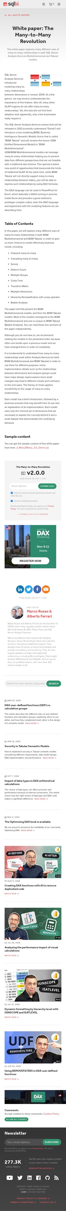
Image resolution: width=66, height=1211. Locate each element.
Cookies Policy (51, 1113)
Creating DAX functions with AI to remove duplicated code (30, 887)
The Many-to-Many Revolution (33, 466)
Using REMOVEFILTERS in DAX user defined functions (31, 1072)
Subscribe (52, 1142)
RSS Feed (57, 1177)
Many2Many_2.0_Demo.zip (34, 447)
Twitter (29, 589)
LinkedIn (20, 589)
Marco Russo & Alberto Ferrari (39, 614)
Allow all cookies (16, 1119)
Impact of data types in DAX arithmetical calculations (30, 782)
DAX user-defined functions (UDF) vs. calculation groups (28, 706)
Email (46, 589)
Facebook (37, 589)
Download (47, 486)
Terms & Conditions (21, 1202)
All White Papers (19, 15)
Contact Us (46, 1202)
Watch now (10, 894)
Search (54, 683)
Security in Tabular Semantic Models (27, 746)
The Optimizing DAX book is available (28, 821)
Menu (43, 4)
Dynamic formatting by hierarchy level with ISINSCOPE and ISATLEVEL (31, 1010)
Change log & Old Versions (34, 514)
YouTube (10, 1177)
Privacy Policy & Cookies (32, 1198)
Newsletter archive (40, 1168)
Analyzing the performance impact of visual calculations (31, 949)
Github (47, 1177)
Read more (30, 723)
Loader (23, 1192)
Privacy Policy (37, 1148)
